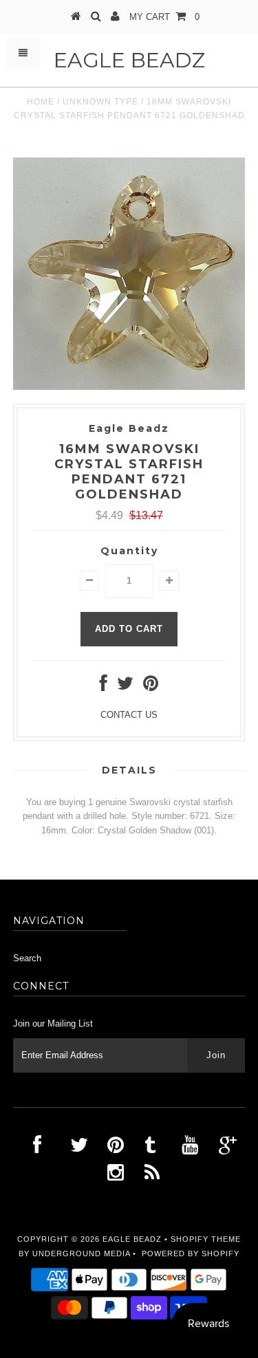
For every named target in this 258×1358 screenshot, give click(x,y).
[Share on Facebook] (103, 686)
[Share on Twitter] (125, 686)
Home (40, 102)
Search (27, 958)
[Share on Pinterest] (150, 686)
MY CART (164, 17)
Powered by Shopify (190, 1253)
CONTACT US (129, 715)
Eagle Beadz (129, 60)
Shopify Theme (206, 1239)
